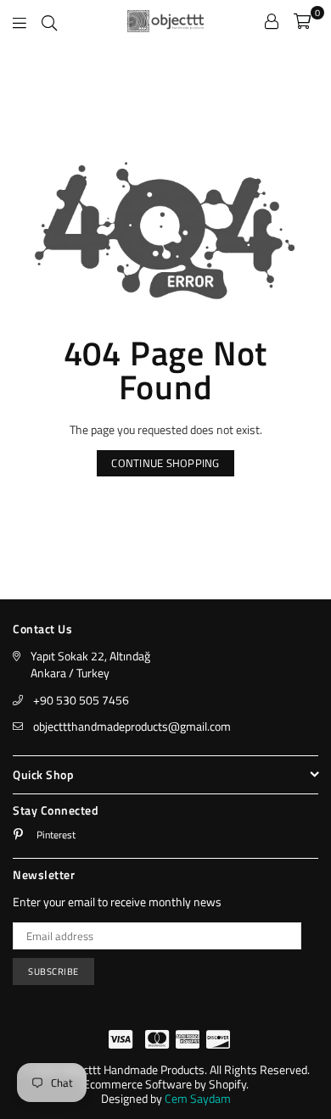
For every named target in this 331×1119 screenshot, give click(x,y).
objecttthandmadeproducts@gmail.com (132, 726)
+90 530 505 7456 (81, 700)
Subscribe (53, 971)
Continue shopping (165, 462)
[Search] (49, 21)
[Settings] (271, 21)
